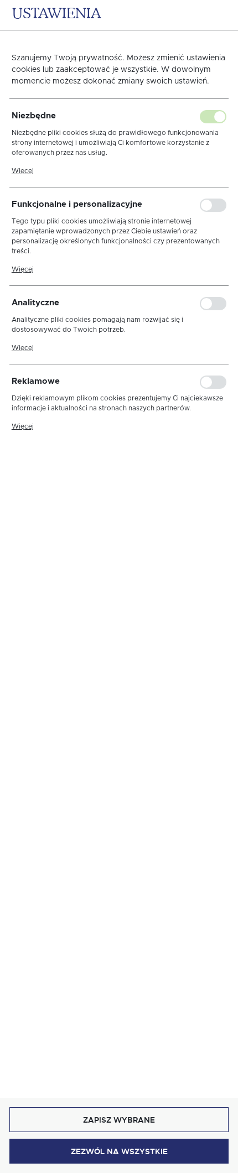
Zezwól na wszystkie (119, 1151)
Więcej (23, 171)
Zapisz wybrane (119, 1120)
